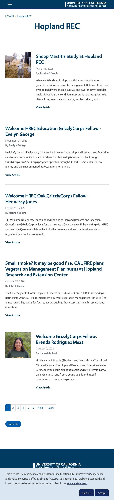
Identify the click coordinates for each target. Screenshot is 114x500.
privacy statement (77, 483)
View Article (43, 107)
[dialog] (57, 484)
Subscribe (13, 424)
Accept (102, 493)
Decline (86, 493)
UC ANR (9, 16)
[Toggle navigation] (9, 4)
